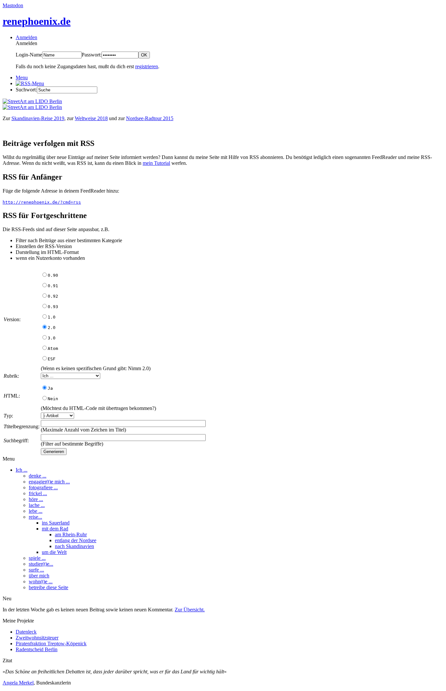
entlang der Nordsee (75, 540)
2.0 (52, 327)
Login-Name (29, 54)
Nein (53, 398)
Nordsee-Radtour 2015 (149, 118)
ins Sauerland (56, 523)
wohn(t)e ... (41, 581)
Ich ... (21, 470)
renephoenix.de (37, 21)
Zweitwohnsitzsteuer (37, 637)
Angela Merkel (18, 682)
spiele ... (37, 558)
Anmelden (26, 37)
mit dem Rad (55, 528)
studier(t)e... (41, 564)
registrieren (146, 66)
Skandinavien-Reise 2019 (37, 118)
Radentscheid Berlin (36, 649)
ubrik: (11, 376)
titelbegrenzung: (22, 426)
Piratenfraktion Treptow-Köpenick (51, 643)
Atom (53, 348)
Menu (22, 77)
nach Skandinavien (74, 546)
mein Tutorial (156, 163)
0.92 (53, 296)
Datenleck (26, 632)
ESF (52, 358)
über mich (39, 575)
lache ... (37, 505)
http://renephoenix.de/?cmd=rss (42, 202)
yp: (8, 415)
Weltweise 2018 (91, 118)
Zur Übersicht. (190, 609)
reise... (35, 517)
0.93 (53, 306)
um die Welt (54, 552)
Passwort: (92, 54)
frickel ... (38, 493)
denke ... (37, 476)
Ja (50, 388)
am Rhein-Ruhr (71, 534)
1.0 (52, 317)
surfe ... (36, 570)
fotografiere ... (43, 487)
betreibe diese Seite (48, 587)
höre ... (36, 499)
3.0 (52, 338)
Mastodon (13, 5)
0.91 (53, 285)
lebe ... (35, 511)
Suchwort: (26, 89)
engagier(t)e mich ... (49, 481)
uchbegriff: (16, 440)
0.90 (53, 275)
